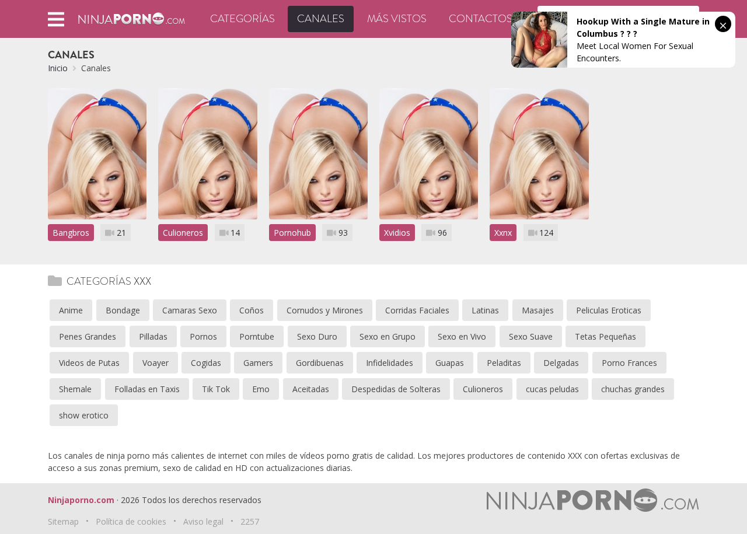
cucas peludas (552, 389)
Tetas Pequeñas (605, 336)
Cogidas (206, 362)
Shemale (75, 389)
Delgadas (561, 362)
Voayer (155, 362)
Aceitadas (310, 389)
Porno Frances (629, 362)
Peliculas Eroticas (608, 310)
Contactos (480, 18)
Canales (320, 18)
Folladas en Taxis (147, 389)
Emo (261, 389)
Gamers (258, 362)
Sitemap (63, 521)
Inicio (58, 68)
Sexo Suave (531, 336)
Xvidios (397, 232)
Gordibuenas (320, 362)
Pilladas (153, 336)
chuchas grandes (633, 389)
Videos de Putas (89, 362)
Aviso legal (203, 521)
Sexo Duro (317, 336)
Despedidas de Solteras (396, 389)
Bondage (123, 310)
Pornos (203, 336)
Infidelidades (389, 362)
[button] (56, 19)
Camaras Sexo (189, 310)
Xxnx (503, 232)
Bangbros (71, 232)
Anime (71, 310)
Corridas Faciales (417, 310)
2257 (249, 521)
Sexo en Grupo (387, 336)
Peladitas (504, 362)
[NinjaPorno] (131, 17)
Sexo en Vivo (462, 336)
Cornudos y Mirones (325, 310)
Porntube (256, 336)
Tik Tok (216, 389)
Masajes (538, 310)
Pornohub (292, 232)
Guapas (449, 362)
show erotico (84, 415)
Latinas (485, 310)
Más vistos (397, 18)
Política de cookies (131, 521)
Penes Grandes (87, 336)
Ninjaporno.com (81, 499)
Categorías (242, 18)
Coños (251, 310)
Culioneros (183, 232)
